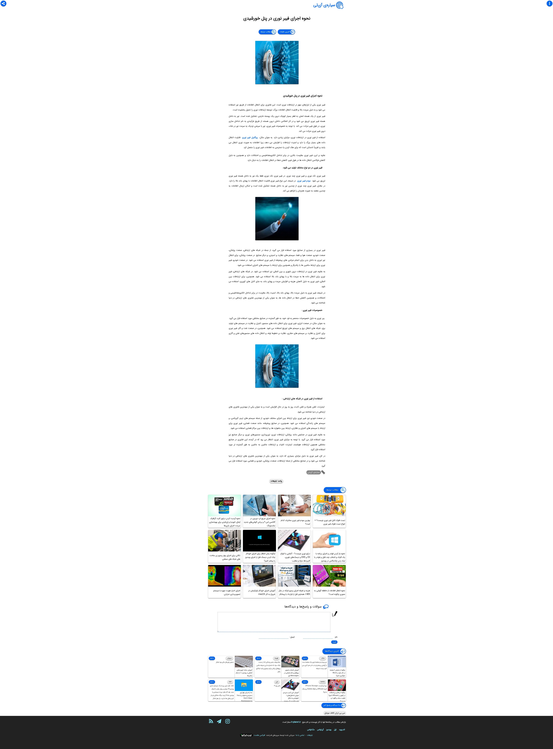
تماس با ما (300, 735)
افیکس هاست (259, 735)
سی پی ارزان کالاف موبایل (334, 713)
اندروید (342, 729)
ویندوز (328, 729)
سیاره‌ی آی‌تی (324, 5)
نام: (336, 637)
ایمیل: (292, 637)
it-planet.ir (296, 722)
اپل (335, 729)
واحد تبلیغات (276, 481)
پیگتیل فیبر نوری (249, 137)
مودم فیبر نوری (304, 181)
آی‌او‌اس (320, 729)
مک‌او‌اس (311, 729)
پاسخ (305, 658)
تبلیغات (310, 735)
